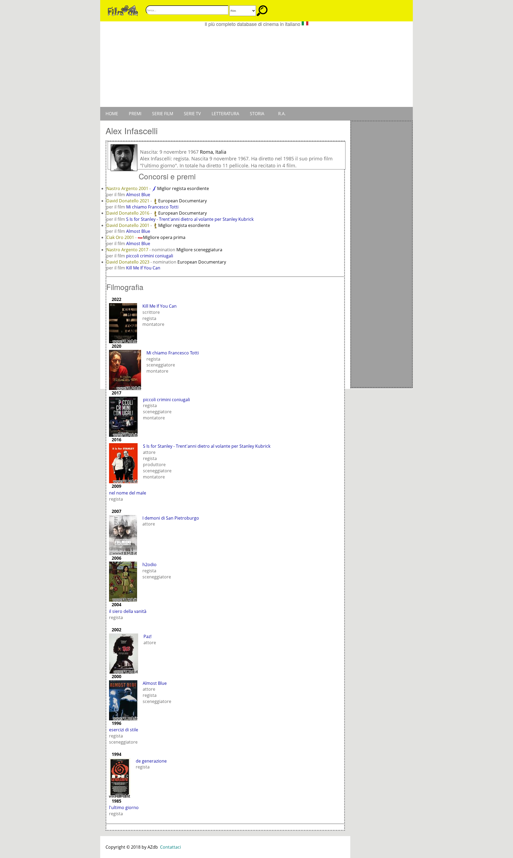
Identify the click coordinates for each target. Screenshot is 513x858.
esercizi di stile (123, 730)
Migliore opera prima (164, 237)
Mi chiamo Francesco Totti (152, 207)
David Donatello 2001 (128, 225)
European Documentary (182, 201)
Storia (257, 114)
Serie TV (192, 114)
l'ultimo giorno (124, 807)
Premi (135, 114)
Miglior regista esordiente (183, 188)
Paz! (147, 636)
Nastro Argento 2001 (127, 188)
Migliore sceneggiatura (199, 250)
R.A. (282, 114)
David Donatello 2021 (128, 201)
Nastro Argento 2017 (127, 250)
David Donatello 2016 (128, 213)
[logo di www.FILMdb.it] (123, 10)
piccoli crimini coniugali (149, 256)
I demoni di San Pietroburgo (170, 518)
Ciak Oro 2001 (120, 237)
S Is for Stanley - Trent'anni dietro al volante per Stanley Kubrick (190, 219)
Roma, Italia (213, 152)
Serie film (162, 114)
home (112, 114)
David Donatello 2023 (128, 262)
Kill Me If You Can (143, 268)
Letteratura (225, 114)
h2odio (149, 564)
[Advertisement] (256, 66)
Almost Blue (138, 195)
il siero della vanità (127, 611)
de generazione (151, 761)
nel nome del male (127, 493)
